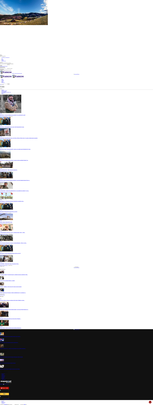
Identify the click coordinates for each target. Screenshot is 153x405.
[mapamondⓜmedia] (76, 74)
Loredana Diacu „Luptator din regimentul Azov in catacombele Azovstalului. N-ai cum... (14, 190)
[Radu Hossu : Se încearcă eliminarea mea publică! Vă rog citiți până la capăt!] (10, 112)
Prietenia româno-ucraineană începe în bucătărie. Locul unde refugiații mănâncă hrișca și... (15, 180)
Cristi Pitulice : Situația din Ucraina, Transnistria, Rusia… (9, 263)
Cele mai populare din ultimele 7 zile (6, 92)
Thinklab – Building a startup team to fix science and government (10, 286)
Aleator (2, 93)
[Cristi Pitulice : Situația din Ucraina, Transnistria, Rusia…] (6, 261)
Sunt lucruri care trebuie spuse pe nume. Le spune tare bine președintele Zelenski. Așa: (14, 160)
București (1, 317)
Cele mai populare (4, 91)
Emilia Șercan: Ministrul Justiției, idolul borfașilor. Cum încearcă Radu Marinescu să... (14, 309)
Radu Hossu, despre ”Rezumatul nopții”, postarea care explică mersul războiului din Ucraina (15, 149)
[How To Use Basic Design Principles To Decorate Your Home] (2, 367)
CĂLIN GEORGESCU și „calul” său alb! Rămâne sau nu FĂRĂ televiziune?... (13, 348)
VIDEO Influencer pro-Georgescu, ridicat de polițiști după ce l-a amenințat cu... (13, 292)
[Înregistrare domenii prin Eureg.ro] (19, 404)
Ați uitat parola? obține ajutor (3, 66)
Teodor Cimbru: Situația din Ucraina (6, 222)
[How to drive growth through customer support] (2, 361)
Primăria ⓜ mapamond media (4, 116)
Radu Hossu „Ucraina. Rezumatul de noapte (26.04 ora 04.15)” (10, 253)
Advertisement (3, 402)
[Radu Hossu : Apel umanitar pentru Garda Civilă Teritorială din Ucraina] (5, 124)
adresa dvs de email (9, 68)
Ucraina (1, 113)
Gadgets (3, 80)
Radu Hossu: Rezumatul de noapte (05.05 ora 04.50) (8, 211)
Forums (3, 59)
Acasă (1, 84)
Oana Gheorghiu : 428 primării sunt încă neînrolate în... (9, 342)
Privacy (3, 401)
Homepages (3, 82)
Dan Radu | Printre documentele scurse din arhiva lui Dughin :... (10, 318)
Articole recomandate (4, 90)
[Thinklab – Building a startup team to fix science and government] (2, 285)
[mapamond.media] (4, 398)
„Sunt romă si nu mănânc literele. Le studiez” (7, 280)
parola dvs (8, 64)
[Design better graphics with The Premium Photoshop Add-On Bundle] (2, 355)
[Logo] (6, 77)
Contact (3, 60)
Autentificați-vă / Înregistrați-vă (5, 57)
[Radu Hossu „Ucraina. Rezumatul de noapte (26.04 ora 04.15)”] (6, 251)
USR (0, 298)
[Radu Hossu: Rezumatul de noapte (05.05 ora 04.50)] (6, 209)
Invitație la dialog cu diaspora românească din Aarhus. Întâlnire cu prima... (12, 300)
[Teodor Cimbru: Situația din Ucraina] (6, 219)
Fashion (3, 79)
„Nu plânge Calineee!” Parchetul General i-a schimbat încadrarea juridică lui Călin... (14, 274)
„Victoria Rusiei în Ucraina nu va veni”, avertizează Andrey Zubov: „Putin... (12, 232)
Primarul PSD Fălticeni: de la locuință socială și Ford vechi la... (10, 336)
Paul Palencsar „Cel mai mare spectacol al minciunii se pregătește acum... (12, 201)
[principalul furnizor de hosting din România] (13, 404)
